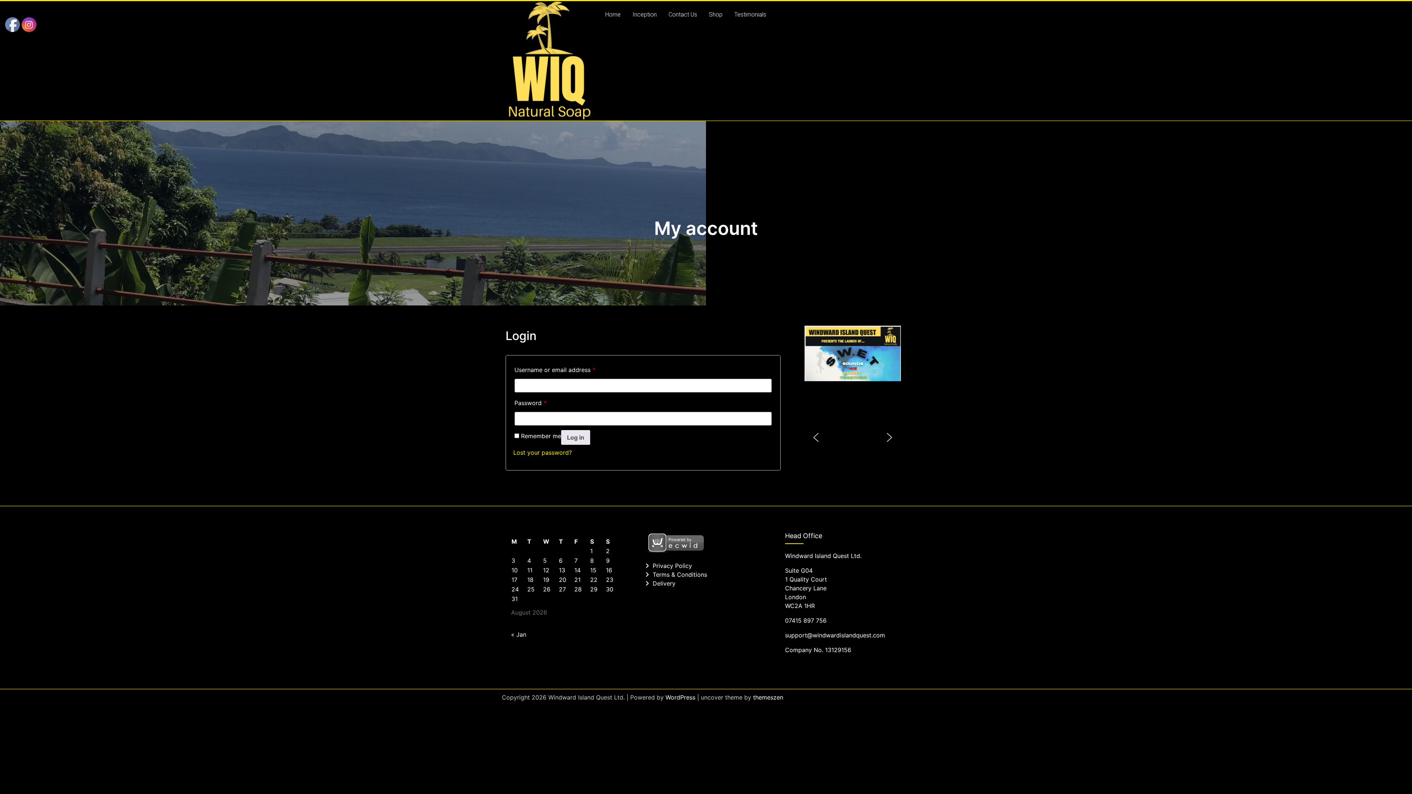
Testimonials (750, 14)
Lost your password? (542, 452)
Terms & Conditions (680, 574)
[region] (853, 437)
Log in (575, 437)
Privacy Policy (672, 565)
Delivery (664, 583)
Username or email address (555, 369)
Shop (716, 14)
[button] (816, 437)
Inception (644, 14)
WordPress (680, 697)
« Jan (518, 634)
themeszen (768, 697)
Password (530, 403)
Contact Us (682, 14)
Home (613, 14)
